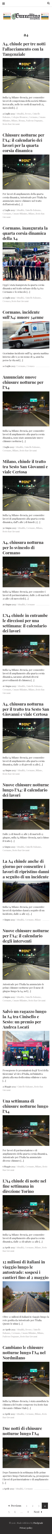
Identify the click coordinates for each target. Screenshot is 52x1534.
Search (47, 3)
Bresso (28, 113)
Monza (22, 120)
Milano (14, 120)
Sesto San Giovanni (20, 301)
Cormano (33, 117)
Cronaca (30, 366)
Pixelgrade (38, 1523)
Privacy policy (26, 1528)
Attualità (20, 113)
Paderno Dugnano (34, 120)
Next (36, 1512)
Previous (16, 1505)
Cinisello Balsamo (33, 210)
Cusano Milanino (19, 213)
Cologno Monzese (19, 117)
